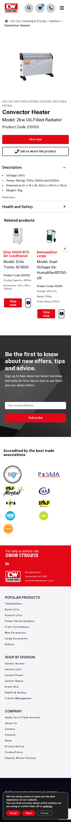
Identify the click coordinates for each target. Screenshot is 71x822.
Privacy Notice (14, 746)
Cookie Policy (14, 752)
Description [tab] (12, 167)
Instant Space (14, 681)
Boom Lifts (12, 609)
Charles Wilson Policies (20, 758)
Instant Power (14, 675)
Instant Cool (13, 669)
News (8, 740)
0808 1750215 (21, 555)
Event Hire (12, 686)
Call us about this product (38, 151)
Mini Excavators (15, 632)
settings (47, 806)
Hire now (35, 139)
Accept (13, 813)
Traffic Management (18, 698)
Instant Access (15, 663)
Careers (10, 729)
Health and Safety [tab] (17, 207)
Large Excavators (16, 638)
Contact (10, 734)
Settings (44, 813)
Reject (29, 813)
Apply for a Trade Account (22, 717)
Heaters (54, 21)
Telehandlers (13, 603)
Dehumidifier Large (47, 254)
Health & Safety (15, 692)
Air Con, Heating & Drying (28, 21)
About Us (11, 723)
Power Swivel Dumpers (20, 621)
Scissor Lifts (13, 615)
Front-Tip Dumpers (17, 627)
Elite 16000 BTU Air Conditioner (16, 254)
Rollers (9, 644)
